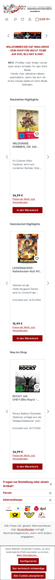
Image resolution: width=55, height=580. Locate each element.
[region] (27, 35)
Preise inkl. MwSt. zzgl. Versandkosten (24, 201)
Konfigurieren (28, 561)
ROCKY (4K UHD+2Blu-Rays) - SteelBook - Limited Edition (26, 398)
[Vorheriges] (8, 35)
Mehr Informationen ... (27, 555)
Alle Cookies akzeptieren (28, 575)
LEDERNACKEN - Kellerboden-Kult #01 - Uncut (27, 269)
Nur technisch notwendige (28, 568)
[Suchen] (15, 19)
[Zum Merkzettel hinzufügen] (37, 134)
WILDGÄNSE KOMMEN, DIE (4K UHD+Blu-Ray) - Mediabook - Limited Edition (26, 145)
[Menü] (6, 19)
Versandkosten (25, 529)
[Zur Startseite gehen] (27, 9)
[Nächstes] (46, 35)
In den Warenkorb (27, 210)
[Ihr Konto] (29, 19)
